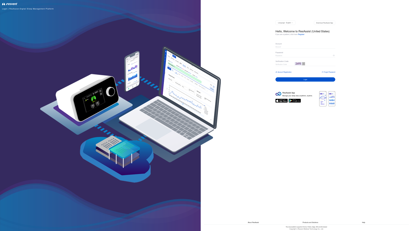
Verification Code (281, 61)
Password (279, 52)
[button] (285, 23)
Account (278, 43)
